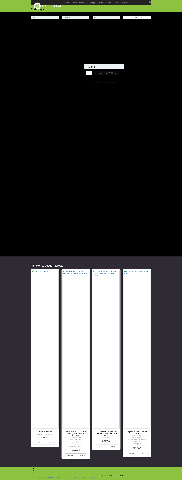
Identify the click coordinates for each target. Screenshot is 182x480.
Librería (100, 3)
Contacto (125, 3)
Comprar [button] (52, 443)
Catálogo (92, 3)
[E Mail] (35, 473)
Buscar (138, 17)
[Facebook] (35, 468)
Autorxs (108, 3)
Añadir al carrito (106, 73)
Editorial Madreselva (79, 3)
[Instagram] (35, 470)
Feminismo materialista (100, 82)
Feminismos (112, 82)
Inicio (67, 3)
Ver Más (40, 443)
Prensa (116, 3)
